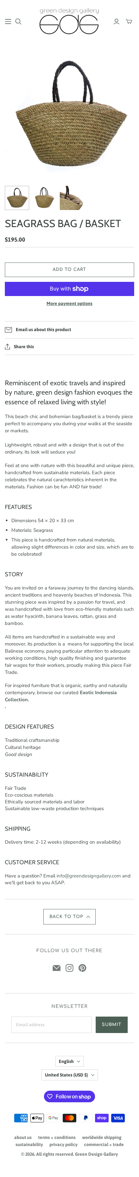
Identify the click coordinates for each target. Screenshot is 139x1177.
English (66, 1061)
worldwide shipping (102, 1137)
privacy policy (63, 1144)
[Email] (56, 968)
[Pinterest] (82, 968)
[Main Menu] (8, 21)
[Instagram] (69, 968)
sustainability (29, 1144)
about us (23, 1137)
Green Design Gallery (96, 1154)
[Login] (116, 21)
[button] (69, 916)
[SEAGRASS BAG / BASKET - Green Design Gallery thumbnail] (17, 198)
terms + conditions (57, 1137)
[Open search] (18, 21)
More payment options (69, 303)
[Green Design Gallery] (69, 20)
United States (66, 1074)
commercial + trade (104, 1144)
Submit (112, 1024)
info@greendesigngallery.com (89, 876)
